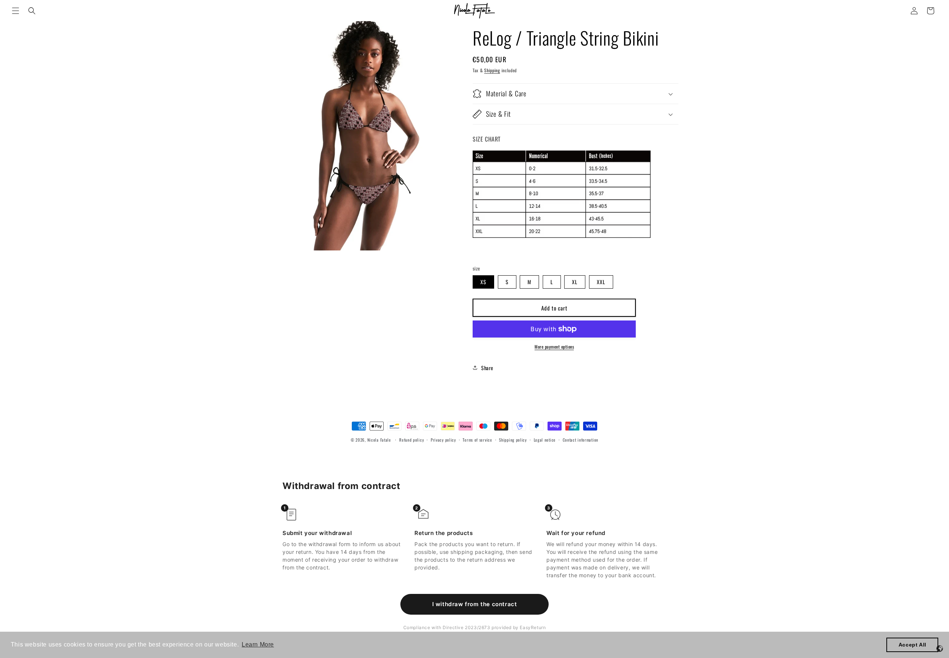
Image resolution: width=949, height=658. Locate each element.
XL (575, 282)
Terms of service (477, 440)
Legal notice (545, 440)
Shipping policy (513, 440)
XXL (601, 282)
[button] (15, 11)
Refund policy (411, 440)
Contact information (580, 440)
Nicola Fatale (379, 440)
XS (483, 282)
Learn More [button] (258, 644)
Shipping (492, 70)
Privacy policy (443, 440)
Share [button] (487, 368)
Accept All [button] (912, 645)
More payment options (554, 346)
